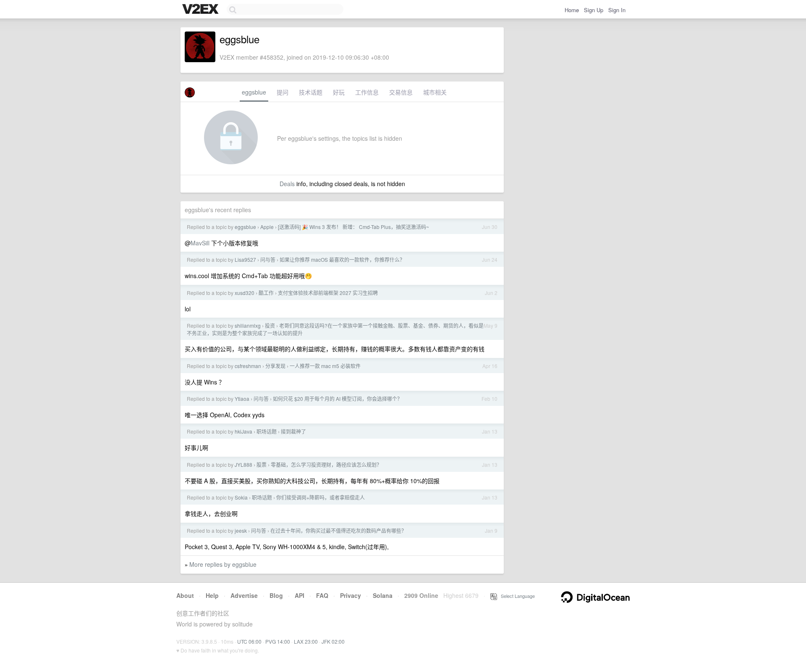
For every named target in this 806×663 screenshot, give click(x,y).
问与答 (267, 259)
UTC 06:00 (249, 641)
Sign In (616, 10)
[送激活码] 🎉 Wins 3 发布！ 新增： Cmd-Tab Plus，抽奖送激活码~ (353, 226)
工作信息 (367, 92)
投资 (270, 325)
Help (212, 595)
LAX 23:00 (306, 641)
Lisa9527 (245, 259)
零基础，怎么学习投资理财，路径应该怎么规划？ (326, 464)
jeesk (241, 530)
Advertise (244, 595)
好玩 (339, 92)
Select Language (516, 595)
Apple (267, 226)
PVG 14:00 (277, 641)
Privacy (350, 595)
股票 (261, 464)
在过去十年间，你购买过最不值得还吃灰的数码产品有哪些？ (338, 530)
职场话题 (266, 431)
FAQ (322, 595)
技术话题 (310, 92)
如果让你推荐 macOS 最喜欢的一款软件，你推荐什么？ (342, 259)
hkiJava (243, 431)
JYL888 (243, 464)
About (185, 595)
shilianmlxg (248, 325)
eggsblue (254, 92)
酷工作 (266, 292)
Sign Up (593, 10)
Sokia (241, 497)
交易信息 (401, 92)
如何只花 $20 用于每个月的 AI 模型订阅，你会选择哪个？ (337, 398)
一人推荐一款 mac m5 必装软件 (325, 365)
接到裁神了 (293, 431)
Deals (287, 183)
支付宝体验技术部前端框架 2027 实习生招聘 (328, 292)
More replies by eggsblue (222, 564)
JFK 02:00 (333, 641)
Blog (276, 595)
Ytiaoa (242, 398)
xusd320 (244, 292)
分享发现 (275, 365)
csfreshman (248, 365)
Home (572, 10)
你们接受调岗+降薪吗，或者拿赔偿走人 (320, 497)
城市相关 (435, 92)
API (299, 595)
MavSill (200, 243)
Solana (383, 595)
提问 (282, 92)
